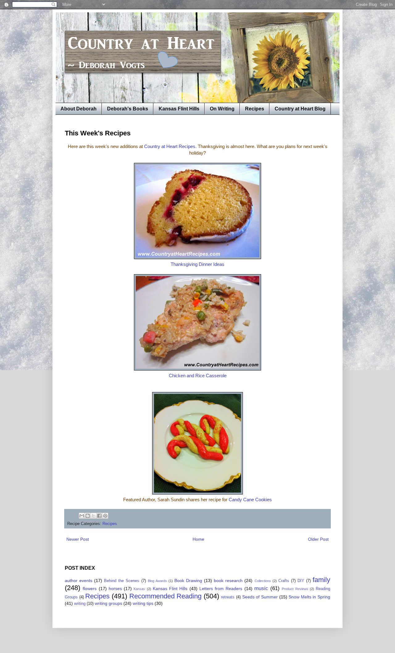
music (261, 588)
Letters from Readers (221, 588)
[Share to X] (93, 516)
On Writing (222, 108)
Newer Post (77, 539)
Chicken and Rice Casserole (198, 375)
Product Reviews (295, 589)
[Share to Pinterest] (105, 516)
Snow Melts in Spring (309, 596)
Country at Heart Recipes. (170, 146)
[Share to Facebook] (99, 516)
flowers (90, 588)
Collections (263, 581)
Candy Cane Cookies (250, 499)
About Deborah (78, 108)
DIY (300, 581)
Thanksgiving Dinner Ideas (197, 264)
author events (78, 580)
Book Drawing (188, 580)
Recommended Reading (165, 596)
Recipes (254, 108)
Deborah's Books (127, 108)
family (321, 580)
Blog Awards (157, 581)
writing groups (108, 603)
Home (198, 539)
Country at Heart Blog (300, 108)
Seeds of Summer (260, 596)
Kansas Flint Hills (179, 108)
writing (79, 603)
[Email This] (82, 516)
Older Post (318, 539)
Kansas (139, 589)
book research (228, 580)
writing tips (143, 603)
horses (115, 588)
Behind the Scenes (121, 581)
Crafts (283, 581)
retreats (228, 597)
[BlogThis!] (88, 516)
